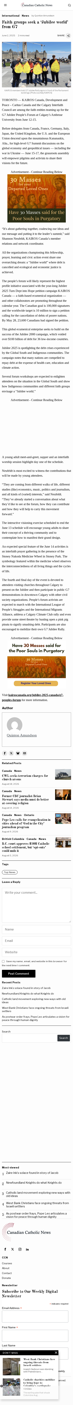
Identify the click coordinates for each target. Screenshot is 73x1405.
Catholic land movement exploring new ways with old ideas (38, 1194)
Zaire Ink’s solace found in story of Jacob (26, 987)
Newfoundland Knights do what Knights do (28, 993)
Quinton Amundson (44, 15)
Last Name (8, 1345)
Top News (9, 872)
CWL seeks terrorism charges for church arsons (25, 778)
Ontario (29, 815)
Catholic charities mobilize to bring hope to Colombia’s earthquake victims (39, 1384)
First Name (10, 1327)
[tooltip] (4, 753)
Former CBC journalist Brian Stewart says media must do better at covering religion (25, 800)
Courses (7, 1263)
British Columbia (13, 838)
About (5, 1268)
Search (6, 1031)
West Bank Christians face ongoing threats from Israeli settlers (37, 1205)
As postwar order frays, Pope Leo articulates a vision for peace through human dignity (35, 1018)
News (25, 15)
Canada (7, 770)
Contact (7, 1273)
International (10, 15)
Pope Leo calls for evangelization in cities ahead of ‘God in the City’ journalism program (26, 823)
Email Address (12, 1308)
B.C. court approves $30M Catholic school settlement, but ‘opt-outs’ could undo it (25, 847)
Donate (6, 1277)
